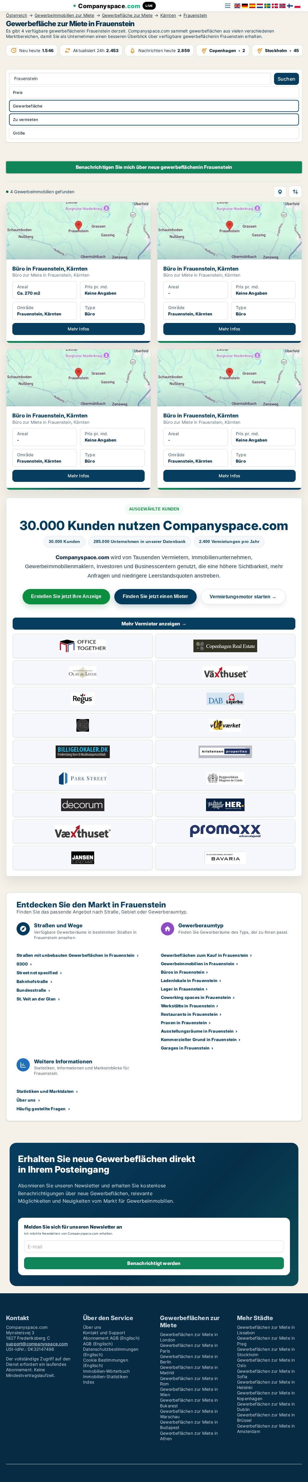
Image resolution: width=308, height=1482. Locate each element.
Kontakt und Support (104, 1332)
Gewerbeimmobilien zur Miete (64, 15)
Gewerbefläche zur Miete (127, 15)
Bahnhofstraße (32, 981)
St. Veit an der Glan (36, 998)
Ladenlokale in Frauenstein (189, 980)
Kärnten (168, 15)
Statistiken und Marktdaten (45, 1091)
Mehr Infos (79, 328)
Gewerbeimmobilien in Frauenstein (197, 963)
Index (88, 1381)
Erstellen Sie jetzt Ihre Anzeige (66, 596)
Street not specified (37, 972)
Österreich (16, 15)
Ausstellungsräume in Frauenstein (197, 1031)
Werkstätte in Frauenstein (188, 1005)
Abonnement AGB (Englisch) (111, 1338)
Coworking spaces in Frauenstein (196, 997)
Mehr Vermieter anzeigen (154, 624)
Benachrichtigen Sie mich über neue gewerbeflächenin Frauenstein (154, 167)
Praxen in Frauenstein (184, 1022)
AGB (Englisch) (98, 1343)
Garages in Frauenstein (185, 1047)
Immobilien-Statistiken (105, 1376)
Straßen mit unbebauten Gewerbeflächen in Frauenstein (75, 955)
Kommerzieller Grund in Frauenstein (199, 1039)
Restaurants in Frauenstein (189, 1014)
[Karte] (280, 191)
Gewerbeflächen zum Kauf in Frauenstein (204, 955)
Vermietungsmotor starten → (243, 596)
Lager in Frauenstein (182, 988)
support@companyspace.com (37, 1343)
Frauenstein (195, 15)
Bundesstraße (31, 990)
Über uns (26, 1099)
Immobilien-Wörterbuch (106, 1371)
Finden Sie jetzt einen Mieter (155, 596)
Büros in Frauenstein (183, 972)
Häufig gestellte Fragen (41, 1108)
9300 (22, 963)
